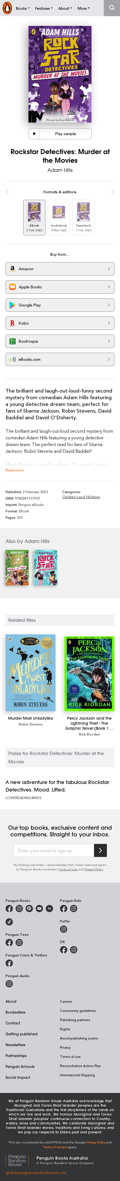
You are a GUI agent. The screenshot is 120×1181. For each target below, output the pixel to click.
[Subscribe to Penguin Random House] (100, 850)
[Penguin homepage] (7, 8)
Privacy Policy (94, 869)
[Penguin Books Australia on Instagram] (19, 908)
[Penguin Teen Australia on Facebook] (9, 942)
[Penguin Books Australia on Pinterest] (29, 908)
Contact (13, 1023)
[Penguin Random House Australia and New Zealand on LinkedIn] (49, 908)
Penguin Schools (20, 1066)
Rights (65, 1028)
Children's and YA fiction (81, 496)
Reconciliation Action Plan (80, 1065)
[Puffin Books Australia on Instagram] (63, 929)
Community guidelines (78, 1010)
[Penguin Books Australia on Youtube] (39, 908)
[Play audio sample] (34, 133)
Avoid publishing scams (79, 1038)
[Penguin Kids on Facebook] (63, 908)
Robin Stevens (31, 724)
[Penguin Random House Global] (21, 1159)
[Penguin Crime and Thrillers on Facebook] (9, 963)
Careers (66, 1001)
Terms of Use (68, 869)
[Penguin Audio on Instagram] (9, 983)
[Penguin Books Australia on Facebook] (9, 908)
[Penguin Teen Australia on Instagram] (19, 942)
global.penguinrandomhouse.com (36, 1172)
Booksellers (15, 1012)
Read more (15, 470)
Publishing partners (75, 1019)
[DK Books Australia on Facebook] (63, 949)
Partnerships (16, 1055)
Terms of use (70, 1056)
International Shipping (77, 1074)
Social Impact (18, 1077)
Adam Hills (60, 170)
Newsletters (15, 1044)
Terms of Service (55, 1147)
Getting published (21, 1033)
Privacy (65, 1047)
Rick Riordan (89, 734)
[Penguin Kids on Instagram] (73, 908)
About (11, 1001)
